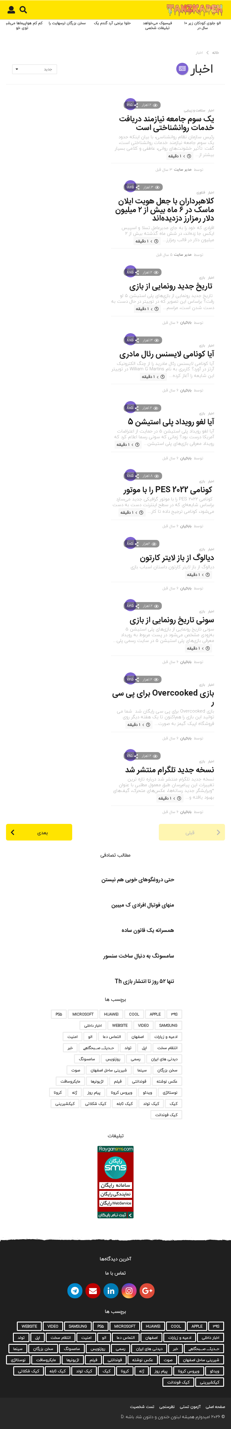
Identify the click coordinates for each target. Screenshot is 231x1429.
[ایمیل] (92, 1290)
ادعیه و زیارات (165, 1036)
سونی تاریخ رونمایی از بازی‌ (172, 620)
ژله (74, 1092)
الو (90, 1036)
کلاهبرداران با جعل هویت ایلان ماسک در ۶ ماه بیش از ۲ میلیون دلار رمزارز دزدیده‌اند (164, 210)
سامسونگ (87, 1059)
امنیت (72, 1036)
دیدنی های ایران (164, 1059)
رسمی (135, 1059)
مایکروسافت (70, 1081)
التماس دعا (112, 1036)
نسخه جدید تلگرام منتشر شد (169, 770)
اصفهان (137, 1036)
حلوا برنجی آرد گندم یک (112, 23)
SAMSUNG (168, 1025)
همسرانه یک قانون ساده (148, 930)
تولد (128, 1048)
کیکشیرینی (65, 1103)
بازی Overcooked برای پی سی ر (163, 698)
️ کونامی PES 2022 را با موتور (169, 490)
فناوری (200, 192)
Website (120, 1025)
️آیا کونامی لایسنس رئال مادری (166, 354)
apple (155, 1014)
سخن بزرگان (167, 1070)
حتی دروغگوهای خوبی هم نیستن (137, 880)
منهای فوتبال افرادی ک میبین (142, 905)
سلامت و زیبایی (194, 110)
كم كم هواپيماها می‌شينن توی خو (22, 25)
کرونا (58, 1092)
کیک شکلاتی (95, 1103)
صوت (75, 1070)
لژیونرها (97, 1081)
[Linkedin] (111, 1290)
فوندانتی (139, 1081)
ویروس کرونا (121, 1092)
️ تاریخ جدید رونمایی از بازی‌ (171, 286)
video (143, 1025)
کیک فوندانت (166, 1115)
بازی (202, 277)
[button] (23, 10)
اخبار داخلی (93, 1025)
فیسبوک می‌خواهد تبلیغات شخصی (157, 25)
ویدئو (147, 1092)
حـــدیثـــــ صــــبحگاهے (98, 1048)
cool (134, 1014)
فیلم (118, 1081)
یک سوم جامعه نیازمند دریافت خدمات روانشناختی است (166, 124)
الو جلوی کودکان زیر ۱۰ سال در (202, 25)
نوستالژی (170, 1092)
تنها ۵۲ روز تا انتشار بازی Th (144, 981)
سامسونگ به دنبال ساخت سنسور (138, 956)
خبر (70, 1048)
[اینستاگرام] (129, 1290)
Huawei (111, 1014)
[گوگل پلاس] (147, 1290)
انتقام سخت (167, 1048)
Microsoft (83, 1014)
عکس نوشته (167, 1081)
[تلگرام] (74, 1290)
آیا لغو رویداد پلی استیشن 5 (171, 422)
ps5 (59, 1014)
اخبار (211, 110)
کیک (173, 1103)
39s (174, 1014)
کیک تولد (151, 1103)
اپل (144, 1048)
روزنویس (113, 1059)
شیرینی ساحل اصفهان (109, 1070)
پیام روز (94, 1092)
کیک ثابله (125, 1103)
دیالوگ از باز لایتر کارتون (177, 558)
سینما (142, 1070)
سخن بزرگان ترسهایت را (67, 23)
